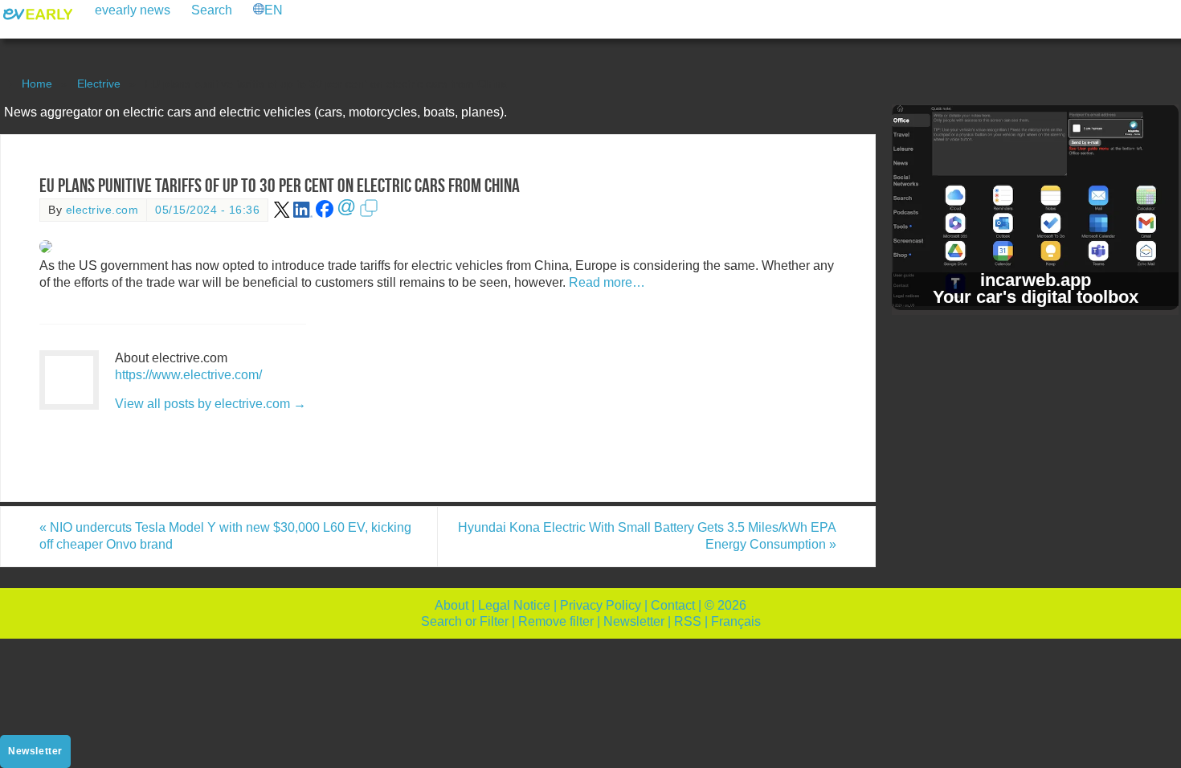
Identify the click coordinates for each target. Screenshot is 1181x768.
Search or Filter (465, 621)
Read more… (607, 282)
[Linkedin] (303, 214)
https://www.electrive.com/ (188, 375)
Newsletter (633, 621)
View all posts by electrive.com (210, 404)
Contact (673, 605)
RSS (687, 621)
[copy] (368, 214)
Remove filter (556, 621)
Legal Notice (514, 605)
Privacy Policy (600, 605)
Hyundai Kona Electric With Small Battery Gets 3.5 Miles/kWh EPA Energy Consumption (647, 536)
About (451, 605)
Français (736, 621)
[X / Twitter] (282, 214)
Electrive (99, 83)
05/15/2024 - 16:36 (207, 210)
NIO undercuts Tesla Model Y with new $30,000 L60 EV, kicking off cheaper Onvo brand (225, 536)
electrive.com (102, 210)
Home (37, 83)
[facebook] (324, 214)
